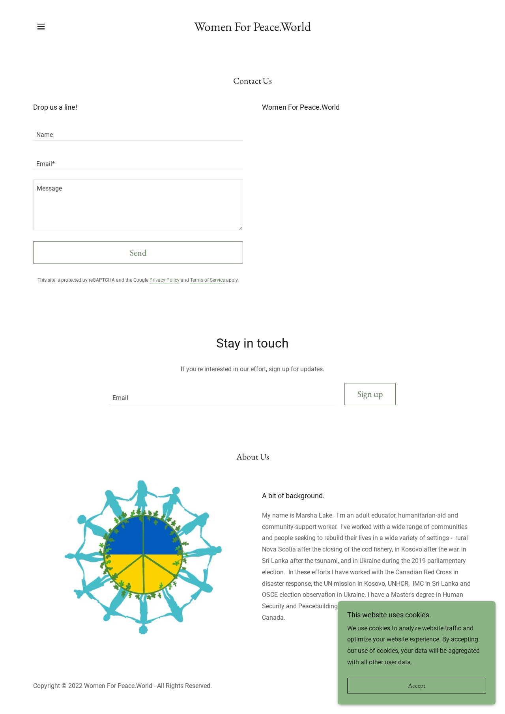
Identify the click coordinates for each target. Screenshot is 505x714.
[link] (252, 26)
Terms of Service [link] (207, 280)
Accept (416, 686)
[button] (41, 26)
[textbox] (138, 131)
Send (138, 252)
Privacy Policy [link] (165, 280)
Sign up (370, 394)
